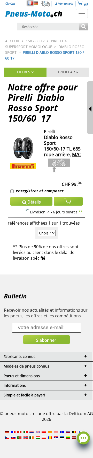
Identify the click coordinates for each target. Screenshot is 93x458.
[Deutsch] (36, 3)
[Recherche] (83, 27)
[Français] (30, 3)
